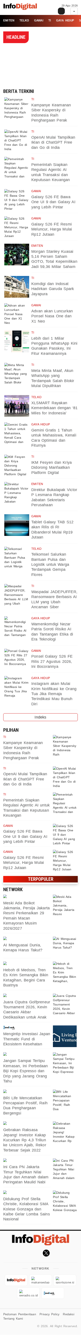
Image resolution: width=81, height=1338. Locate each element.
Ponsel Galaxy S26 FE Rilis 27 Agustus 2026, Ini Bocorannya (52, 661)
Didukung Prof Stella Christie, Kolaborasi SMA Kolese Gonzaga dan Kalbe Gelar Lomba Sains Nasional (26, 1209)
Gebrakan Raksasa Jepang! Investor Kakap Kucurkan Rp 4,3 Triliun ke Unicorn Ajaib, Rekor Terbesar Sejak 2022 (24, 1140)
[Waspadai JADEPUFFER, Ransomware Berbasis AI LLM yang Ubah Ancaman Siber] (16, 595)
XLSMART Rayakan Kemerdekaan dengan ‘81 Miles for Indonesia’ (54, 408)
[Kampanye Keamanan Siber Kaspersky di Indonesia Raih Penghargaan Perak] (16, 108)
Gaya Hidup (65, 20)
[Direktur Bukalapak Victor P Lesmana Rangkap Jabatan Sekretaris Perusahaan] (16, 493)
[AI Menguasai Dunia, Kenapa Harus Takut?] (65, 947)
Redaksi (68, 1314)
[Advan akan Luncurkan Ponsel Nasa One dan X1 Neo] (16, 314)
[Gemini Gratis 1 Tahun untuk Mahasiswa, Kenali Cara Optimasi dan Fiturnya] (16, 433)
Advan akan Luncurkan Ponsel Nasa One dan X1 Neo (52, 316)
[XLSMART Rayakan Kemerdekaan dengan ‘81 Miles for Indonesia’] (16, 406)
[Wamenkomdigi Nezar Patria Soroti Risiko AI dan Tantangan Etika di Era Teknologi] (16, 627)
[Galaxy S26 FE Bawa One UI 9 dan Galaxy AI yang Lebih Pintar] (16, 200)
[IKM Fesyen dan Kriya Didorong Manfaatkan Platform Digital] (16, 465)
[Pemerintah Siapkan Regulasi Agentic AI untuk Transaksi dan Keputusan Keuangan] (16, 167)
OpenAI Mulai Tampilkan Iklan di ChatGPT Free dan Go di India (53, 142)
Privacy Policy (49, 1314)
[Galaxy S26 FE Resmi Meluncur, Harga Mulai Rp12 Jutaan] (16, 227)
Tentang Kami (13, 1318)
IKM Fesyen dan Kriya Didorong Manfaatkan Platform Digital (51, 467)
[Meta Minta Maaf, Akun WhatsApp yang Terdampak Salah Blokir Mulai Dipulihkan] (16, 373)
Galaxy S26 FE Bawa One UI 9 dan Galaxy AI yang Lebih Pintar (53, 202)
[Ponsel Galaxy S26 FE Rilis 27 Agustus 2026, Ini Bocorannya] (16, 659)
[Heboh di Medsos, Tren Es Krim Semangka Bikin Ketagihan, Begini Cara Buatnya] (65, 972)
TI (49, 20)
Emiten (8, 20)
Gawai (38, 20)
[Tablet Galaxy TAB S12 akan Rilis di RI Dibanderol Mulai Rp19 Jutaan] (16, 525)
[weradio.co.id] (27, 897)
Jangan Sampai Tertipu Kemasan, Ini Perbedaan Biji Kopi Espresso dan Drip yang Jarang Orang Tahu (25, 1071)
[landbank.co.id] (27, 1027)
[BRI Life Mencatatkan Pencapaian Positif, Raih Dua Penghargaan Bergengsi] (65, 1100)
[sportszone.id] (27, 996)
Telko (24, 20)
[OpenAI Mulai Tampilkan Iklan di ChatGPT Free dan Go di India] (16, 140)
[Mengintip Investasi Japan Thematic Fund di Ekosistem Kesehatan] (65, 1036)
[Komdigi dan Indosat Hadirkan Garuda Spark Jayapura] (16, 287)
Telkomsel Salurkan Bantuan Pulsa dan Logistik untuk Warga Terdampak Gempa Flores (50, 564)
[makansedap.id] (27, 964)
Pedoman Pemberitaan (19, 1314)
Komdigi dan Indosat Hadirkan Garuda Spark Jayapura (52, 289)
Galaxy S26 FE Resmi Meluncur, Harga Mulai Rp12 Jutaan (51, 229)
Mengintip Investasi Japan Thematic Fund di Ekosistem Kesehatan (26, 1039)
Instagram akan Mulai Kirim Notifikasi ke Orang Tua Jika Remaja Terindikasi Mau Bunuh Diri (53, 693)
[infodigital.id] (16, 1280)
